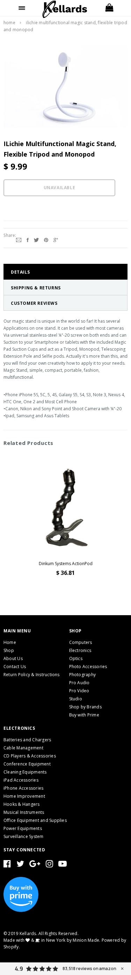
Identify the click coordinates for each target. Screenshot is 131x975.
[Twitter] (36, 239)
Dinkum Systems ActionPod (66, 564)
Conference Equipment (27, 764)
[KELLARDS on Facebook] (7, 865)
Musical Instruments (23, 812)
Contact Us (14, 667)
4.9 (19, 968)
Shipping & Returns (36, 288)
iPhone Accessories (23, 788)
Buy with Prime (84, 715)
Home (9, 23)
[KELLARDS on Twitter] (20, 865)
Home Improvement (24, 796)
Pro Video (79, 691)
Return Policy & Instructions (31, 675)
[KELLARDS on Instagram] (49, 865)
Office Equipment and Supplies (35, 820)
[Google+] (55, 239)
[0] (109, 8)
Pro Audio (79, 683)
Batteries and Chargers (27, 740)
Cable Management (23, 748)
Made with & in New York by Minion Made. (51, 940)
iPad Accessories (20, 780)
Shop (8, 650)
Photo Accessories (88, 667)
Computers (80, 642)
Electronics (80, 650)
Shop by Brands (85, 707)
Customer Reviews (34, 303)
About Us (13, 658)
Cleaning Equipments (25, 772)
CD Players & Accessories (29, 756)
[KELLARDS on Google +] (34, 865)
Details (20, 272)
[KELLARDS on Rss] (62, 865)
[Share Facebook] (28, 239)
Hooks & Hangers (21, 804)
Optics (75, 658)
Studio (75, 699)
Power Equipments (22, 828)
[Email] (18, 239)
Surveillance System (23, 836)
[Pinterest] (46, 239)
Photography (82, 675)
